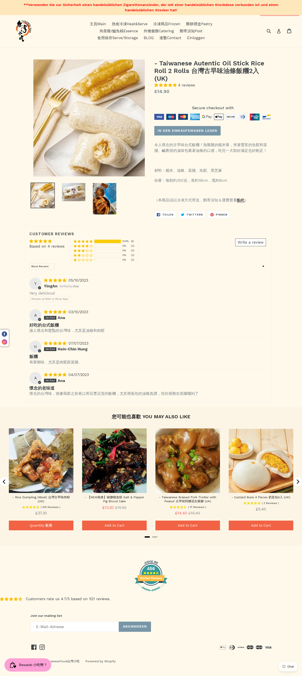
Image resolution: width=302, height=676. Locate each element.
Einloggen (196, 38)
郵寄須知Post (191, 31)
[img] (56, 280)
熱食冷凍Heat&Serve (129, 24)
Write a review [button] (251, 242)
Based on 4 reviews (47, 246)
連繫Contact (170, 38)
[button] (166, 85)
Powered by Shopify (100, 661)
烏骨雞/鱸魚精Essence (118, 31)
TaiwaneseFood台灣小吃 (62, 661)
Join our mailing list (46, 615)
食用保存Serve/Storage (117, 38)
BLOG (149, 38)
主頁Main (98, 24)
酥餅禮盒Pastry (199, 24)
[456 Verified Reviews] (151, 593)
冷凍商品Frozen (166, 24)
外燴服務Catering (159, 31)
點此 (241, 200)
